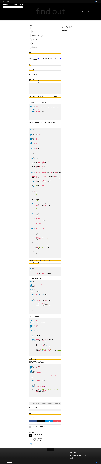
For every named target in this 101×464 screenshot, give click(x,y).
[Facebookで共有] (33, 421)
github (60, 58)
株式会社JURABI (73, 452)
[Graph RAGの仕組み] (30, 444)
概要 (31, 27)
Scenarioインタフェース (34, 39)
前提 (31, 28)
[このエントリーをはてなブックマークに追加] (49, 421)
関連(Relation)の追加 (34, 47)
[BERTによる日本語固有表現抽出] (30, 440)
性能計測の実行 (32, 43)
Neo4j (38, 58)
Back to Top (50, 449)
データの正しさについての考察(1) (37, 434)
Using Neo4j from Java (49, 125)
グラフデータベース (34, 32)
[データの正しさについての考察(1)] (30, 435)
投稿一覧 (43, 426)
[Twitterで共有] (41, 421)
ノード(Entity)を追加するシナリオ (36, 40)
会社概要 (71, 457)
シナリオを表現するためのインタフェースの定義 (36, 35)
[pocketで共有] (57, 421)
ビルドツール (33, 31)
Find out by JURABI (9, 462)
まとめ (31, 48)
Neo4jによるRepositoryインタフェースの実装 (36, 36)
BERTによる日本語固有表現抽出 (37, 438)
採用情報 (71, 458)
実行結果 (33, 44)
